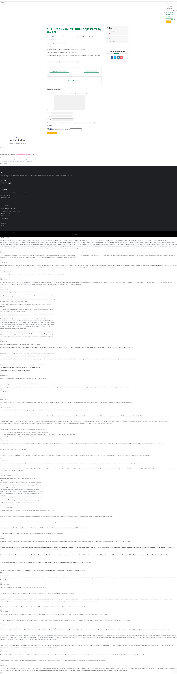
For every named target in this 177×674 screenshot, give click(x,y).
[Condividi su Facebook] (112, 57)
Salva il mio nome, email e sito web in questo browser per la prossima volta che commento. (72, 122)
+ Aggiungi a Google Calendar (59, 71)
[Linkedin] (118, 57)
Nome (49, 113)
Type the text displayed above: (62, 129)
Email (49, 116)
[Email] (121, 57)
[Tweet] (115, 57)
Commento (50, 110)
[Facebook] (2, 183)
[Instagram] (6, 183)
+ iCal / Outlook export (91, 71)
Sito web (49, 119)
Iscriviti (168, 21)
